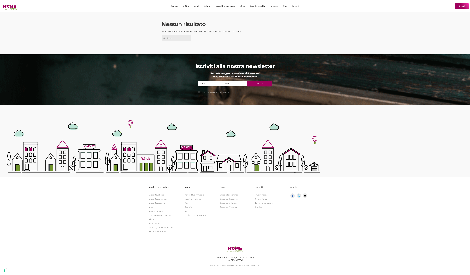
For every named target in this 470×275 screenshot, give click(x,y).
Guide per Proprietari (229, 199)
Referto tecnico (156, 211)
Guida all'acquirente (229, 195)
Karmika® (256, 265)
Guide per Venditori (228, 207)
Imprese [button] (274, 6)
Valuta (207, 6)
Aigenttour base (156, 195)
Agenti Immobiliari (193, 199)
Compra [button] (174, 6)
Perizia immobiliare (157, 231)
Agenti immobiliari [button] (258, 6)
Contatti (295, 6)
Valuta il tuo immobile (194, 195)
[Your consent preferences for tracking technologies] (4, 270)
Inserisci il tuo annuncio (225, 6)
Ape (151, 207)
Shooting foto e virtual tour (161, 227)
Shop (242, 6)
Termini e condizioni (264, 203)
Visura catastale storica (160, 215)
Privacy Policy (261, 195)
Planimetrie (154, 219)
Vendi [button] (196, 6)
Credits (258, 207)
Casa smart (154, 223)
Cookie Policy (261, 199)
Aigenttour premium (158, 199)
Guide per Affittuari (228, 203)
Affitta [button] (186, 6)
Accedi (462, 6)
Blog (285, 6)
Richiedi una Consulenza (195, 215)
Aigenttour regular (157, 203)
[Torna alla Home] (9, 6)
